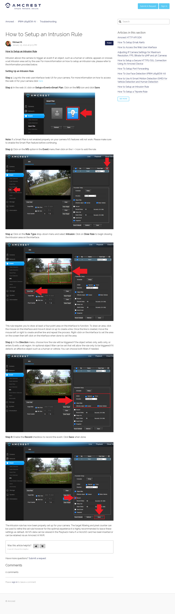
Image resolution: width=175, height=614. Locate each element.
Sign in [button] (164, 6)
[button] (36, 546)
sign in (15, 582)
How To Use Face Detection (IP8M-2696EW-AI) (142, 73)
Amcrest (9, 21)
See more (123, 99)
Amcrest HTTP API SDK (130, 37)
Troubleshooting (48, 21)
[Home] (23, 6)
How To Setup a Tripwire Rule (132, 91)
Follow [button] (109, 43)
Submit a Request (148, 6)
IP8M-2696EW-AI (27, 21)
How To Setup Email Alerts (131, 42)
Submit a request (37, 558)
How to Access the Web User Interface (137, 47)
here (41, 81)
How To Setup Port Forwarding (133, 68)
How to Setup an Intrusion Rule (133, 86)
